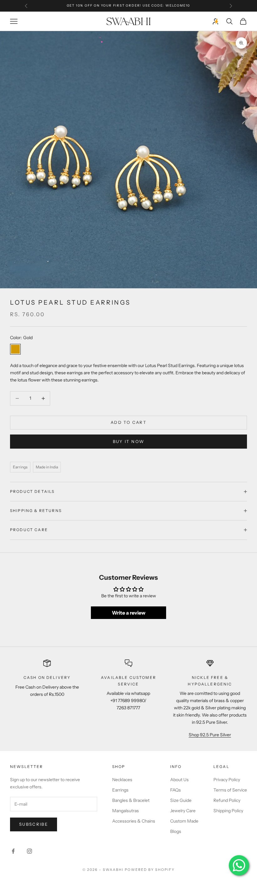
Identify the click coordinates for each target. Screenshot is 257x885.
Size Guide (180, 800)
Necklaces (122, 779)
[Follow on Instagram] (29, 851)
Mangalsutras (125, 810)
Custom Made (184, 821)
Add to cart (128, 422)
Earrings (120, 790)
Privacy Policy (226, 779)
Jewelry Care (183, 810)
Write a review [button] (128, 613)
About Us (179, 779)
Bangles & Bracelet (130, 800)
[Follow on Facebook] (13, 851)
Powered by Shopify (150, 869)
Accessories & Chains (133, 821)
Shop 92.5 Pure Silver (210, 735)
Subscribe (33, 824)
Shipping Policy (228, 810)
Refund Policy (226, 800)
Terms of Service (230, 790)
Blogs (175, 831)
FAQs (175, 790)
